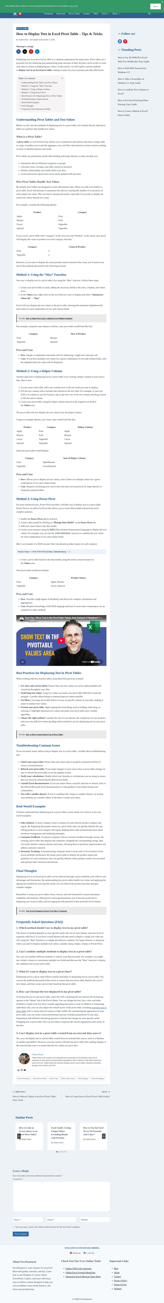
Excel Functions (24, 1078)
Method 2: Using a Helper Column (36, 89)
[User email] (25, 1070)
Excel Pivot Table (39, 1078)
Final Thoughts (28, 106)
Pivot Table (74, 13)
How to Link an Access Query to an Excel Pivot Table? (28, 1131)
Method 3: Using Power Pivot (34, 92)
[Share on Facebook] (18, 51)
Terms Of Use (120, 1284)
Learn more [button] (73, 6)
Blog (116, 1268)
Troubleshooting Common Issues (35, 99)
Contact (117, 1276)
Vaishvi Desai (23, 40)
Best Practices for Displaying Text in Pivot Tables (42, 96)
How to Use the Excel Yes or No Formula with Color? (93, 1131)
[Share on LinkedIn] (37, 51)
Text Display (83, 1078)
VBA (95, 13)
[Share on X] (25, 51)
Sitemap (117, 1288)
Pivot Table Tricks (68, 1078)
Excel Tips (54, 1078)
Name (17, 1219)
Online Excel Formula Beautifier (80, 1272)
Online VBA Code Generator (79, 1268)
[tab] (56, 1151)
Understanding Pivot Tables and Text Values (39, 82)
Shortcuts (60, 13)
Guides (86, 13)
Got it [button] (155, 6)
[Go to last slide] (19, 1136)
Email (51, 1219)
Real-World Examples (30, 102)
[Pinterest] (20, 13)
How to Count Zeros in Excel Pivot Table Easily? (87, 1094)
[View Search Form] (149, 14)
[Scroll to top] (5, 1300)
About (117, 1272)
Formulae (48, 13)
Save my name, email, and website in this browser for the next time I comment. (47, 1227)
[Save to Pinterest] (31, 51)
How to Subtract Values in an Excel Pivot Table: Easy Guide (34, 1096)
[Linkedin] (15, 13)
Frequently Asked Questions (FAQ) (36, 109)
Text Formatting (97, 1078)
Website (84, 1219)
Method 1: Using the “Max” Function (37, 86)
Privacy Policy (120, 1280)
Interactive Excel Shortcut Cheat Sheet (83, 1276)
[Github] (22, 1070)
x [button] (162, 2)
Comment (18, 1179)
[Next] (104, 1136)
